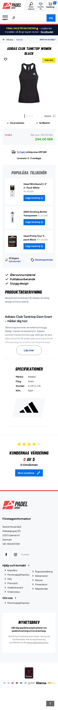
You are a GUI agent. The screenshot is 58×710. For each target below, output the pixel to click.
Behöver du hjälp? (48, 39)
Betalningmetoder (44, 260)
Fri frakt (21, 152)
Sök (51, 18)
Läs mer (29, 350)
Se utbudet (47, 31)
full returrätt (14, 261)
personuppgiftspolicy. (38, 642)
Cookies (25, 554)
